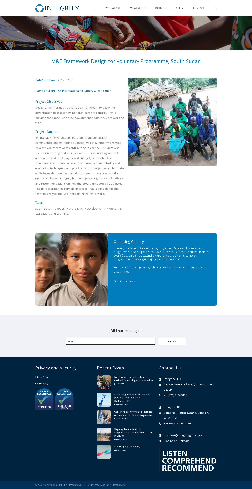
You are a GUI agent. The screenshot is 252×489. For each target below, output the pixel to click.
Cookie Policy (41, 383)
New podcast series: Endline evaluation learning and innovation (133, 378)
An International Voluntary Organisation (84, 91)
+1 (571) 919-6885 (175, 395)
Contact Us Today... (125, 281)
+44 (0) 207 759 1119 (177, 423)
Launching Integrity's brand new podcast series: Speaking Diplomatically (132, 398)
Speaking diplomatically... (127, 446)
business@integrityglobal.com (144, 267)
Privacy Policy (41, 377)
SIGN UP (172, 341)
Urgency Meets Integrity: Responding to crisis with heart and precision (133, 432)
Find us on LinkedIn (176, 441)
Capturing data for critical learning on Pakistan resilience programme (133, 413)
